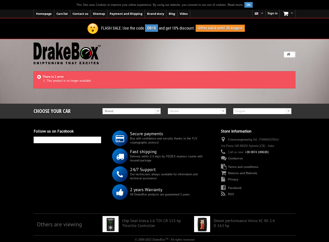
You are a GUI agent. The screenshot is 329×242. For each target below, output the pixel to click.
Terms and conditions (243, 167)
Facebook (234, 188)
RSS (231, 194)
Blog (172, 14)
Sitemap (99, 14)
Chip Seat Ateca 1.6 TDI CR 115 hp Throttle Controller (151, 223)
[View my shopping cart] (287, 14)
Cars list (62, 14)
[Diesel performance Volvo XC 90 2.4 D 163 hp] (202, 224)
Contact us (80, 14)
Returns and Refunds (242, 173)
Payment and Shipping (126, 14)
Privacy (233, 179)
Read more (235, 4)
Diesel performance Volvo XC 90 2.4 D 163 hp (244, 223)
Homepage (44, 14)
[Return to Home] (288, 54)
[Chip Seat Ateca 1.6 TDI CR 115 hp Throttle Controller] (110, 224)
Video (184, 14)
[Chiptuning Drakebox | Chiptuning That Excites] (67, 53)
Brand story (155, 14)
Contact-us (235, 158)
